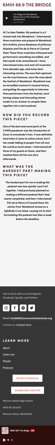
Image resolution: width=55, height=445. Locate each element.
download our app (27, 390)
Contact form (23, 324)
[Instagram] (6, 308)
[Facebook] (14, 308)
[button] (4, 439)
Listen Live (9, 354)
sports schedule (27, 378)
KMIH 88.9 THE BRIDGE (27, 4)
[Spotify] (23, 308)
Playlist (7, 361)
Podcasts (8, 367)
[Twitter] (31, 308)
